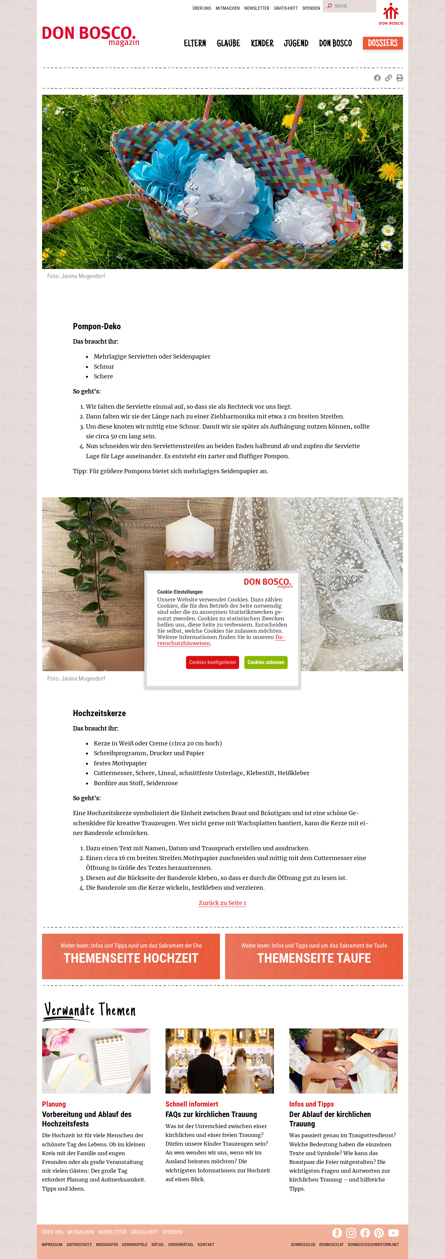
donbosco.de (303, 1244)
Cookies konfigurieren (212, 662)
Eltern (195, 44)
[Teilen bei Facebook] (376, 78)
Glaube (228, 44)
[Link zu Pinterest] (379, 1232)
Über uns (202, 8)
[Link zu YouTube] (393, 1232)
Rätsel (157, 1244)
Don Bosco (335, 44)
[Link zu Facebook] (365, 1232)
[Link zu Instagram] (351, 1232)
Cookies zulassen (266, 662)
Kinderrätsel (181, 1244)
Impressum (52, 1244)
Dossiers (383, 44)
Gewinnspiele (134, 1244)
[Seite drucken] (398, 78)
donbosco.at (331, 1244)
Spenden (311, 8)
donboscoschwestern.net (373, 1244)
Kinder (262, 44)
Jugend (296, 44)
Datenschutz (79, 1244)
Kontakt (206, 1244)
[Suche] (328, 6)
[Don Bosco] (391, 12)
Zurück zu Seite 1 (222, 903)
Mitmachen (228, 8)
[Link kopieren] (387, 78)
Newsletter (256, 8)
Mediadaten (107, 1244)
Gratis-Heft (286, 8)
